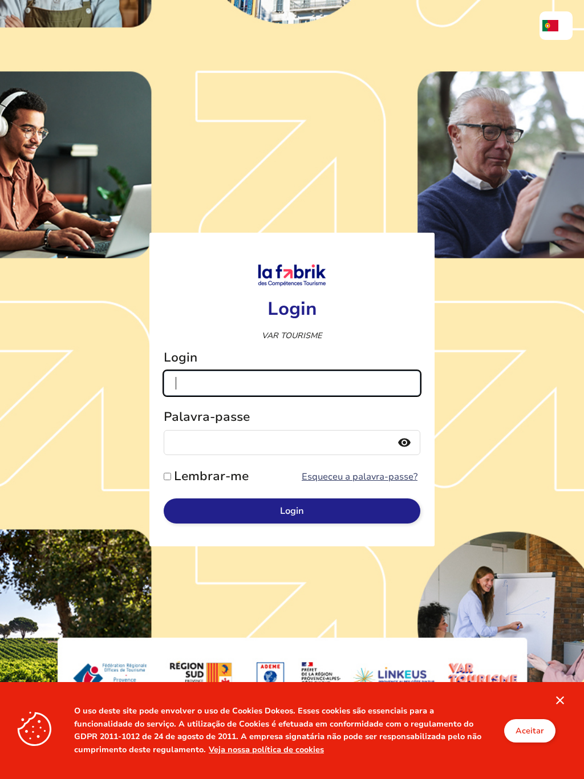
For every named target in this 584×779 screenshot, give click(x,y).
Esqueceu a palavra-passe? (359, 476)
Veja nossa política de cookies (266, 749)
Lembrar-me (211, 476)
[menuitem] (556, 25)
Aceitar (530, 730)
